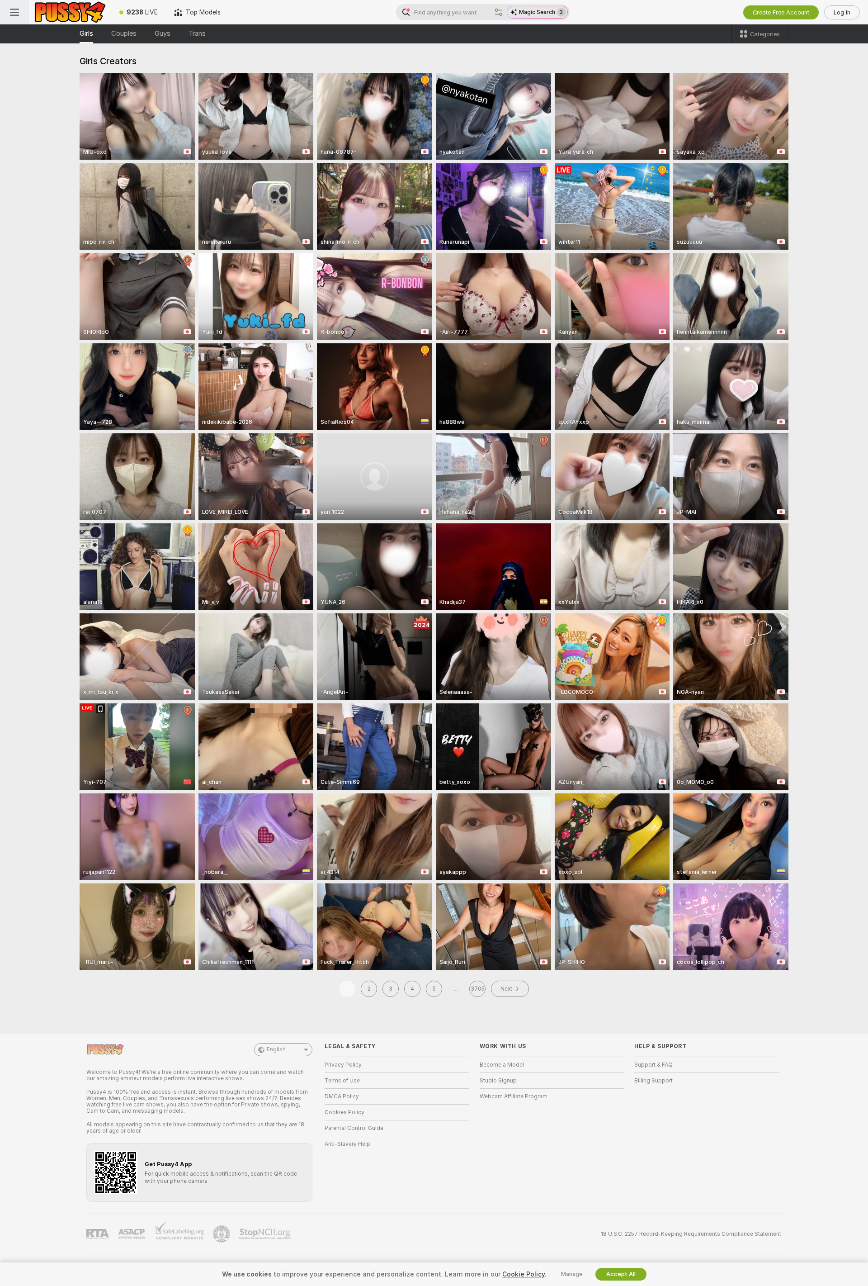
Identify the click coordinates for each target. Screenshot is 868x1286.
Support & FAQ (653, 1065)
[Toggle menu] (14, 12)
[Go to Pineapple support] (222, 1234)
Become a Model (502, 1065)
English (276, 1049)
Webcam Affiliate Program (513, 1096)
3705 (478, 989)
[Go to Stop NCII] (265, 1234)
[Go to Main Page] (70, 12)
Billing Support (653, 1080)
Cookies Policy (344, 1112)
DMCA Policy (342, 1096)
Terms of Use (342, 1080)
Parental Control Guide (354, 1128)
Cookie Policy (523, 1274)
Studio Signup (498, 1080)
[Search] (498, 12)
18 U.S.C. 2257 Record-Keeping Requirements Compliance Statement (691, 1234)
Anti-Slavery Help (347, 1144)
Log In (842, 12)
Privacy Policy (343, 1065)
